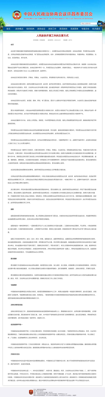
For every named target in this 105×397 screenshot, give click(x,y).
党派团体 (74, 29)
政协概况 (19, 29)
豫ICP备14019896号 (38, 391)
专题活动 (85, 29)
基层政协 (63, 29)
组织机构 (30, 29)
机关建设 (96, 29)
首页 (8, 29)
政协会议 (41, 29)
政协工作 (52, 29)
